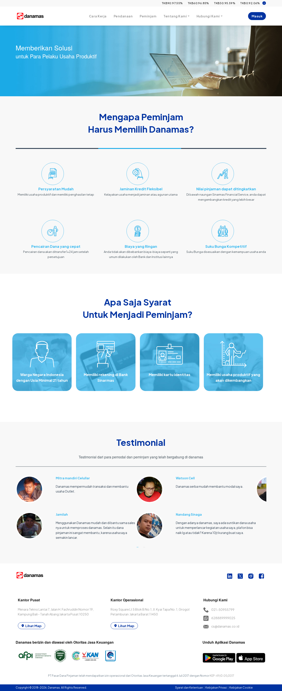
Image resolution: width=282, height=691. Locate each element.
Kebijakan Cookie (241, 687)
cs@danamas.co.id (225, 626)
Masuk (257, 16)
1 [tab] (137, 547)
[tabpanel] (76, 505)
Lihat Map (33, 626)
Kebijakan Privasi (216, 687)
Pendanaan (123, 16)
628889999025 (223, 618)
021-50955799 (222, 609)
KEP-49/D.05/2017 (222, 675)
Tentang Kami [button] (175, 16)
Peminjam (148, 16)
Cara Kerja (98, 16)
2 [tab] (144, 547)
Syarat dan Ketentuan (189, 687)
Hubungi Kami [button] (208, 16)
